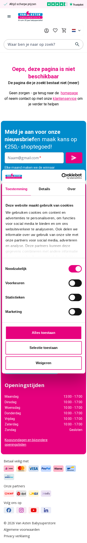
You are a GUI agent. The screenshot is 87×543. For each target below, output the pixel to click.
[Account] (46, 30)
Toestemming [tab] (16, 189)
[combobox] (76, 30)
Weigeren (43, 363)
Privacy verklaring (17, 536)
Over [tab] (71, 189)
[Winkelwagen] (64, 30)
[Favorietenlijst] (55, 30)
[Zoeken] (77, 44)
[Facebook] (9, 510)
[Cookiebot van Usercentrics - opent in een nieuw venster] (62, 176)
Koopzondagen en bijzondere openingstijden (26, 442)
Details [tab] (44, 189)
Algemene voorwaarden (22, 529)
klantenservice (65, 98)
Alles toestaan (43, 333)
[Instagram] (21, 510)
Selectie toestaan (43, 348)
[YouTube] (34, 510)
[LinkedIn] (46, 510)
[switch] (75, 283)
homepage (69, 93)
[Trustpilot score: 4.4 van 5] (65, 4)
